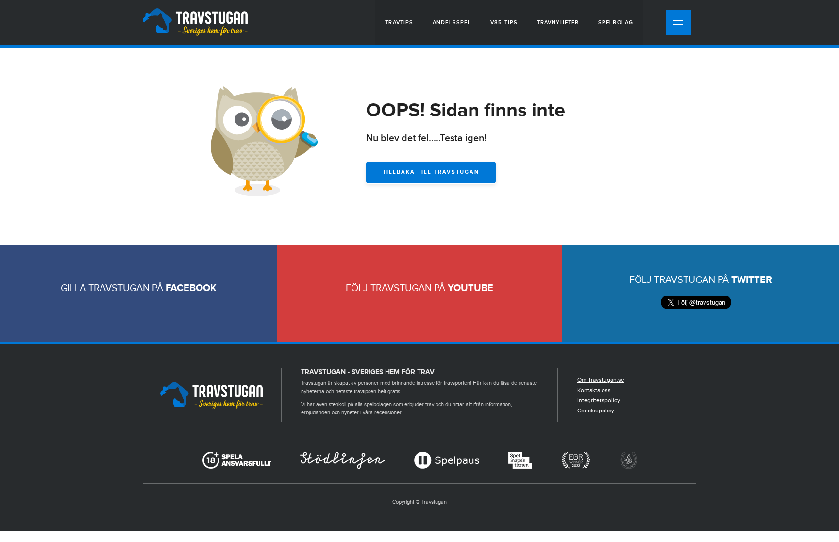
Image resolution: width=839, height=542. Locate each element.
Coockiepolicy (595, 410)
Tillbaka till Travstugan (431, 172)
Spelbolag (615, 22)
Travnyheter (558, 22)
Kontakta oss (594, 390)
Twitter (751, 280)
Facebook (191, 288)
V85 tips (504, 22)
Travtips (399, 22)
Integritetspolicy (598, 400)
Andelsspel (452, 22)
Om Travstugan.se (600, 380)
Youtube (470, 288)
